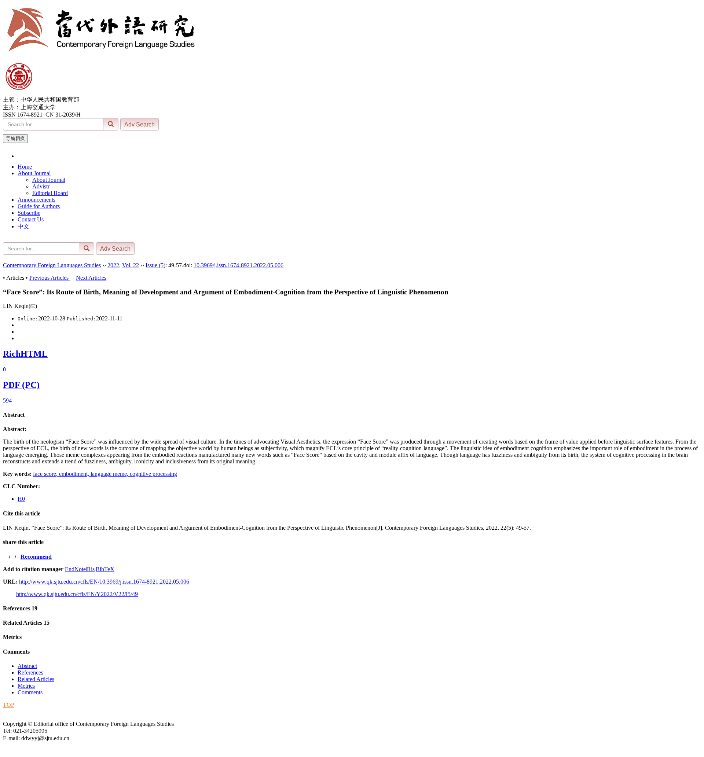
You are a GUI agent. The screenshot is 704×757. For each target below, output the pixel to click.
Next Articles (91, 278)
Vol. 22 (130, 265)
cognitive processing (153, 474)
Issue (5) (155, 265)
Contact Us (31, 219)
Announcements (36, 199)
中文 (23, 226)
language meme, (110, 474)
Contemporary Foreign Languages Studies (52, 265)
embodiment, (75, 474)
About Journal (34, 173)
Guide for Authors (39, 206)
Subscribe (29, 213)
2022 (113, 265)
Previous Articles (49, 278)
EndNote (75, 569)
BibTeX (105, 569)
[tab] (352, 415)
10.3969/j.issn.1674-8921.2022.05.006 (238, 265)
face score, (46, 474)
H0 (21, 499)
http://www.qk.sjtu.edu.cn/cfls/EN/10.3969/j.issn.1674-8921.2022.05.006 (104, 581)
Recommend (36, 557)
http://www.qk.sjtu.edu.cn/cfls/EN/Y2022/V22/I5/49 (77, 594)
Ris (91, 569)
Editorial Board (50, 193)
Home (25, 166)
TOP (8, 705)
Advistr (41, 186)
